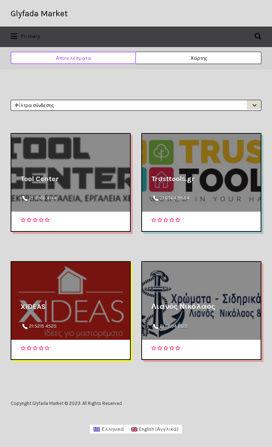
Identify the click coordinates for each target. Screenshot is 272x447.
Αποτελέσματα (73, 58)
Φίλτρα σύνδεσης (34, 105)
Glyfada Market (39, 13)
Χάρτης (199, 58)
